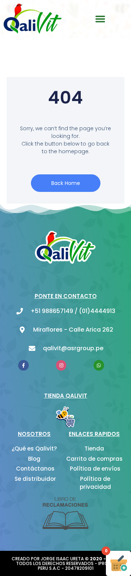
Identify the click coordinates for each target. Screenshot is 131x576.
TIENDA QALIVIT (65, 395)
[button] (100, 19)
